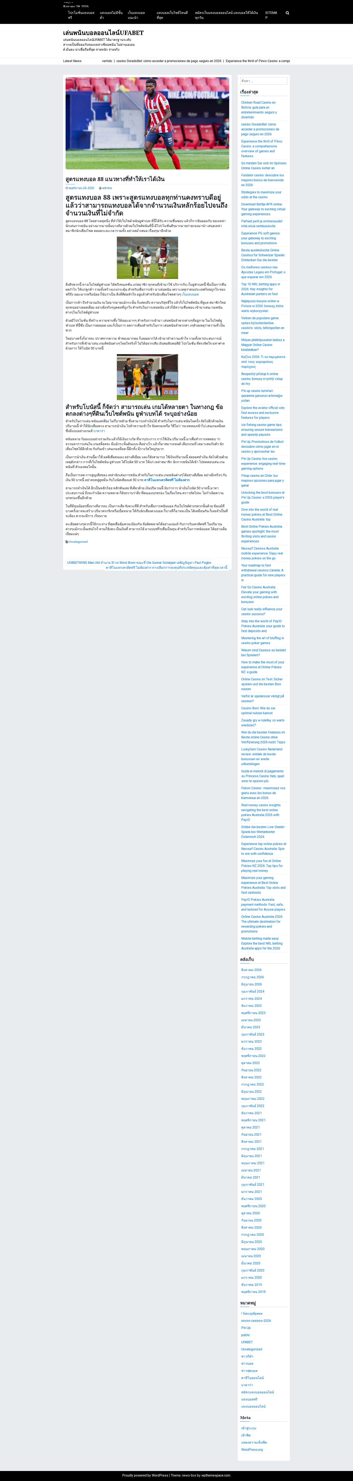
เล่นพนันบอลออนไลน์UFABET (103, 33)
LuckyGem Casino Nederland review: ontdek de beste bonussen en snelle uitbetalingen (261, 756)
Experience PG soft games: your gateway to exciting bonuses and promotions (260, 238)
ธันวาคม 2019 (251, 1285)
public (245, 1335)
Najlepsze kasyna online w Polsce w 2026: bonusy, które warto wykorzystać (262, 306)
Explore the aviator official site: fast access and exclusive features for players (263, 413)
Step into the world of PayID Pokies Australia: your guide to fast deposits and (263, 626)
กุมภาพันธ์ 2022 (252, 1106)
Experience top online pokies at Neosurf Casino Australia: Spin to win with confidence (263, 849)
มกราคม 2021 (251, 1192)
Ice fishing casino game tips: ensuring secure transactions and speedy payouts (262, 430)
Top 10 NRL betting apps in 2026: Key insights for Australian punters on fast (260, 289)
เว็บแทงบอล (190, 294)
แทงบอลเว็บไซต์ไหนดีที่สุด (172, 15)
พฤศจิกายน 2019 (253, 1292)
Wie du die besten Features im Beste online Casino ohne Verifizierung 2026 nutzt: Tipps (263, 737)
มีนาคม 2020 (250, 1263)
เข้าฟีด (246, 1435)
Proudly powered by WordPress (145, 1475)
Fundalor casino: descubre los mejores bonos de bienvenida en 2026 (262, 180)
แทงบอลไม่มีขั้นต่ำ (111, 15)
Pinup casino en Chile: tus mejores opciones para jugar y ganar (262, 480)
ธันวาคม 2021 (251, 1113)
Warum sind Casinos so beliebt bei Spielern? (263, 652)
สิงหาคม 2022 (251, 1077)
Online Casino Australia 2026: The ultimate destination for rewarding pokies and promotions (262, 924)
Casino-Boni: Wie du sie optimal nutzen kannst (258, 710)
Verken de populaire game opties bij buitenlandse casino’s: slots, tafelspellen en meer (262, 325)
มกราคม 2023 (251, 1041)
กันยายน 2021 (251, 1134)
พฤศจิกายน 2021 (253, 1120)
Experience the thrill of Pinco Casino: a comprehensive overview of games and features (261, 148)
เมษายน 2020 (251, 1256)
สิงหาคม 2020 (251, 1227)
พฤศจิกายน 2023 (253, 1013)
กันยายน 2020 (251, 1220)
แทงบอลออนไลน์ (253, 1406)
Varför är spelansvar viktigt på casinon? (262, 698)
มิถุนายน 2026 (251, 984)
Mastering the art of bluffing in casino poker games (262, 640)
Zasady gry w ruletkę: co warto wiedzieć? (263, 722)
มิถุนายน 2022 (251, 1092)
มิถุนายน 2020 (251, 1242)
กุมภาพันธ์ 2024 (252, 991)
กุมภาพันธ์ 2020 (252, 1270)
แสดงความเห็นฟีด (254, 1442)
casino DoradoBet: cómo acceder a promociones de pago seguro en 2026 (260, 129)
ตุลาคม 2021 (250, 1127)
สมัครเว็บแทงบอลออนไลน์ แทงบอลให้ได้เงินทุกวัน (226, 15)
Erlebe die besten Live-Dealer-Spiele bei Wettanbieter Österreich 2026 (263, 832)
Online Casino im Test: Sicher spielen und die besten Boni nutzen (262, 684)
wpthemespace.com (215, 1475)
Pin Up (246, 1328)
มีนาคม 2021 (250, 1177)
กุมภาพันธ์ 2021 (252, 1185)
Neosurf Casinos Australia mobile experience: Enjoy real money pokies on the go (262, 553)
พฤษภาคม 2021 (253, 1163)
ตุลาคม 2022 (250, 1063)
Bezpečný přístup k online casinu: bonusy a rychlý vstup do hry (262, 379)
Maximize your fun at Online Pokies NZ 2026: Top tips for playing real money (262, 866)
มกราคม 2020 (251, 1278)
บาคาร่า (99, 431)
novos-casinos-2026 (256, 1321)
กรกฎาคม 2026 (252, 977)
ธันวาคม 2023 (251, 1006)
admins (107, 188)
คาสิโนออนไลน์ (252, 1378)
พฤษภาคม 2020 (253, 1249)
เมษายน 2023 (251, 1020)
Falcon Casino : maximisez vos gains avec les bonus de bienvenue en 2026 (263, 793)
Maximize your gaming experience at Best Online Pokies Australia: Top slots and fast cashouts (263, 885)
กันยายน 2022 (251, 1070)
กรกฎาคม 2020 (252, 1235)
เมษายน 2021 (251, 1170)
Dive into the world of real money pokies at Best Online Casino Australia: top (261, 514)
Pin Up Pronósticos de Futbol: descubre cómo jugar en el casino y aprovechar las (262, 446)
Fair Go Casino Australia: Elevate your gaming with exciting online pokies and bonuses (259, 594)
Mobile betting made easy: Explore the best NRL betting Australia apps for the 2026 (262, 943)
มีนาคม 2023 (250, 1027)
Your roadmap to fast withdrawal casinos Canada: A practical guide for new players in (263, 572)
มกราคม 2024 (251, 999)
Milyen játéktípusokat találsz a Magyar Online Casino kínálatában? (263, 345)
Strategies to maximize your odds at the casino (261, 194)
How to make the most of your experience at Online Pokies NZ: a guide (262, 667)
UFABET (247, 1342)
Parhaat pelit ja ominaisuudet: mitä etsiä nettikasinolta (262, 223)
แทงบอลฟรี (249, 1399)
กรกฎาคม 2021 (252, 1149)
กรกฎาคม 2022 (252, 1084)
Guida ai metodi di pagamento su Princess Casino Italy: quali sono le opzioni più (262, 776)
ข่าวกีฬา (247, 1356)
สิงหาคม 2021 (251, 1142)
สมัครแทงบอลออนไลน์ (257, 1392)
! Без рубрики (251, 1313)
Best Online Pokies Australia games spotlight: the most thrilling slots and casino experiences (261, 534)
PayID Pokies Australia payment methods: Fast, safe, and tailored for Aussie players (263, 904)
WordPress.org (252, 1450)
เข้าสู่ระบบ (248, 1428)
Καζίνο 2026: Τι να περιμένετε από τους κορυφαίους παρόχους (263, 362)
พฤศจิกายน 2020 (253, 1206)
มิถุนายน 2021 (251, 1156)
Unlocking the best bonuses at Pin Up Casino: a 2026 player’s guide (263, 497)
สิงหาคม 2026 (251, 970)
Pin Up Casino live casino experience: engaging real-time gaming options (263, 463)
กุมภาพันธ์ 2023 (252, 1034)
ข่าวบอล (247, 1364)
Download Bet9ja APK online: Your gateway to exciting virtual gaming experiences (263, 209)
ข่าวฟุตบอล (249, 1371)
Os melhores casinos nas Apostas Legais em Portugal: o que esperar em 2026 (263, 272)
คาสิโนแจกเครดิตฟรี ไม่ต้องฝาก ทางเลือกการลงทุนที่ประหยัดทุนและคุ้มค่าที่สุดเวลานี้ (166, 568)
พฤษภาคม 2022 (253, 1099)
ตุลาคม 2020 (250, 1213)
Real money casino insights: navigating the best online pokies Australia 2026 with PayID (261, 812)
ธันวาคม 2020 (251, 1199)
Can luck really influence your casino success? (261, 611)
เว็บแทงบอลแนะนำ (136, 15)
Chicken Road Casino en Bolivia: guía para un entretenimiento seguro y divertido (259, 110)
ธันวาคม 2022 (251, 1049)
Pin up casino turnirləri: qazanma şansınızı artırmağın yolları (262, 396)
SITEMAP (271, 15)
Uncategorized (78, 541)
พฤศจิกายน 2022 (253, 1056)
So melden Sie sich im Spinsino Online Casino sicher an (263, 165)
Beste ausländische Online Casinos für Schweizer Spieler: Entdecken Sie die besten (263, 255)
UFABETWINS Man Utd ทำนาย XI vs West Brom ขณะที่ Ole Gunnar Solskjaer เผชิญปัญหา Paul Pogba (139, 563)
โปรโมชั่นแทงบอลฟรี (81, 15)
